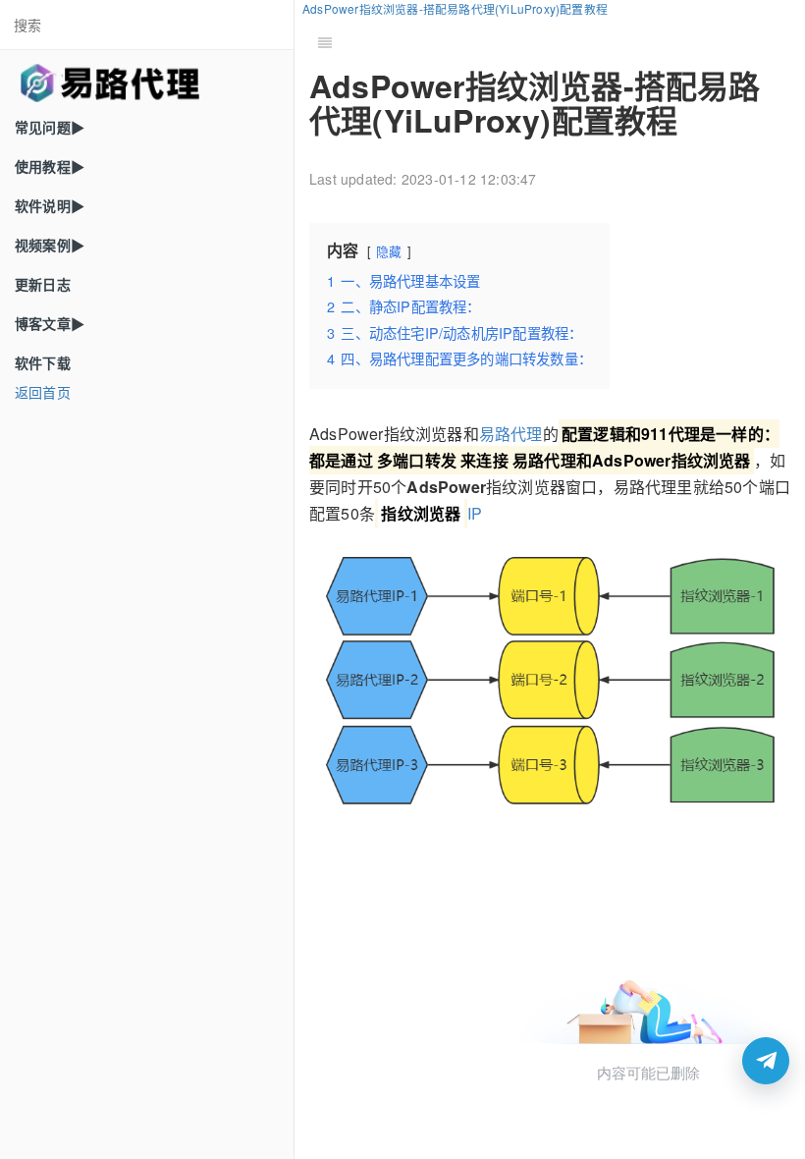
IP (431, 513)
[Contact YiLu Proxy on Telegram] (765, 1060)
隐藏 (389, 251)
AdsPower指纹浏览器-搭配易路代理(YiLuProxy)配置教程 (455, 8)
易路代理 (511, 433)
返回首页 (43, 392)
